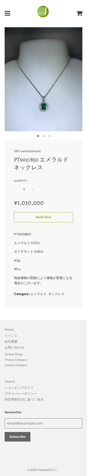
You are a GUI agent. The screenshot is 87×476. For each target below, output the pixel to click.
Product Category (16, 359)
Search (10, 381)
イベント (11, 335)
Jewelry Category (16, 365)
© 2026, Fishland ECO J (41, 470)
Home (9, 329)
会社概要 (11, 341)
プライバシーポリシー (21, 393)
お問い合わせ (14, 347)
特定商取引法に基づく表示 (24, 399)
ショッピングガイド (19, 387)
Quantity (20, 180)
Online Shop (14, 354)
